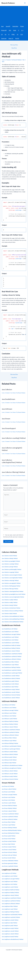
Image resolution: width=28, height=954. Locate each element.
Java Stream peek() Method (8, 836)
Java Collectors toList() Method (9, 555)
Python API (4, 30)
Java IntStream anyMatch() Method (10, 732)
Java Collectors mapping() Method (10, 572)
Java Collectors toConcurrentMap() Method (12, 610)
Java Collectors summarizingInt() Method (12, 575)
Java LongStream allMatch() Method (11, 903)
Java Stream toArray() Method (9, 855)
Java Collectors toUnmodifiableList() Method (12, 616)
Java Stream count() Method (9, 803)
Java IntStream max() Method (9, 713)
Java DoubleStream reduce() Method (11, 651)
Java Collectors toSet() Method (9, 613)
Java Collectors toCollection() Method (11, 608)
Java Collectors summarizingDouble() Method (13, 597)
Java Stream (13, 393)
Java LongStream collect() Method (10, 934)
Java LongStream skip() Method (9, 923)
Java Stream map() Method (8, 825)
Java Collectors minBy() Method (9, 602)
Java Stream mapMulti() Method (10, 866)
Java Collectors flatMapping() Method (11, 586)
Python (22, 26)
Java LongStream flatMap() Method (10, 912)
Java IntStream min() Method (9, 716)
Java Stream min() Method (8, 800)
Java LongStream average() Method (10, 878)
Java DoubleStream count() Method (10, 642)
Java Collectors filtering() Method (10, 588)
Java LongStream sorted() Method (10, 920)
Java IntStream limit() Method (9, 760)
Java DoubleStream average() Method (11, 634)
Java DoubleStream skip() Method (10, 686)
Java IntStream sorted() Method (9, 751)
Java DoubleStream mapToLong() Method (12, 673)
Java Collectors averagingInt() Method (11, 583)
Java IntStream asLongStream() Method (11, 768)
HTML (13, 34)
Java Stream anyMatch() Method (10, 816)
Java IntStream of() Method (8, 705)
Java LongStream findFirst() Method (10, 889)
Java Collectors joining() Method (10, 566)
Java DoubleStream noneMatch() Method (12, 653)
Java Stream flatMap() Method (9, 827)
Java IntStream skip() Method (9, 762)
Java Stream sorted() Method (9, 841)
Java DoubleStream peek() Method (10, 681)
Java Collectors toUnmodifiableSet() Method (12, 621)
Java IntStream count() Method (9, 718)
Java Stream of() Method (8, 786)
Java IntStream (7, 409)
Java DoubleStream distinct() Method (11, 678)
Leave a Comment (6, 60)
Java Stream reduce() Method (9, 811)
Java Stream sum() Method (8, 792)
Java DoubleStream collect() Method (11, 697)
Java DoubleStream (8, 399)
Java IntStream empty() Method (9, 776)
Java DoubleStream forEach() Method (11, 695)
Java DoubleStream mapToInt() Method (11, 670)
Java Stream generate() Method (9, 863)
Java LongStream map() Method (9, 909)
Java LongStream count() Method (10, 887)
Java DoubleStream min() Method (10, 640)
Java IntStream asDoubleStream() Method (12, 765)
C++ (22, 30)
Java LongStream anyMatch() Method (11, 901)
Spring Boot (15, 26)
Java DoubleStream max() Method (10, 637)
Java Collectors (7, 390)
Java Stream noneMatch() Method (10, 814)
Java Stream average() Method (9, 794)
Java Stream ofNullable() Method (10, 860)
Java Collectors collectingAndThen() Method (12, 591)
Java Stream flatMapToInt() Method (10, 833)
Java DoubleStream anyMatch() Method (11, 656)
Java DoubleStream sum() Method (10, 631)
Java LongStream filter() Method (10, 906)
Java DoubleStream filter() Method (10, 662)
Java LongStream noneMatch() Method (11, 898)
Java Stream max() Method (8, 797)
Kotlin (14, 30)
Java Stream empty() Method (9, 847)
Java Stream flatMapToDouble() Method (11, 830)
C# (2, 34)
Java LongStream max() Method (9, 881)
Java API (8, 26)
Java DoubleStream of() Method (9, 629)
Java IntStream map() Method (9, 740)
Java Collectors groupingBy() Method (11, 561)
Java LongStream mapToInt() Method (11, 917)
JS (17, 34)
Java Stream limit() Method (8, 838)
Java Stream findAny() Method (9, 808)
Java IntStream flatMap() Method (10, 743)
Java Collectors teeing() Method (9, 605)
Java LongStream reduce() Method (10, 895)
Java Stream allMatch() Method (9, 819)
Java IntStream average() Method (10, 710)
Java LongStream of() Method (9, 873)
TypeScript (3, 38)
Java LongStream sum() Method (9, 876)
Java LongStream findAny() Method (10, 892)
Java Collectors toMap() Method (9, 558)
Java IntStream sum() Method (9, 707)
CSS (21, 34)
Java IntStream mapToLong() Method (11, 749)
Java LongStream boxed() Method (10, 936)
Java (2, 26)
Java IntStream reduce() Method (10, 727)
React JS (11, 38)
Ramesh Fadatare (8, 3)
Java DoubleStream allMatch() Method (11, 659)
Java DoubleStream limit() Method (10, 684)
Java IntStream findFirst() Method (10, 721)
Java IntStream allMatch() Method (10, 735)
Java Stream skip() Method (8, 844)
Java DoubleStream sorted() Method (10, 675)
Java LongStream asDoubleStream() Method (12, 939)
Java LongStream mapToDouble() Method (12, 914)
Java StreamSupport (9, 428)
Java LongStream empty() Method (10, 928)
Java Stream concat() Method (9, 849)
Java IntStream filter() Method (9, 738)
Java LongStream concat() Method (10, 931)
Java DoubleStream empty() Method (10, 689)
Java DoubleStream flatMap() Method (11, 667)
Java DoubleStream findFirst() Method (11, 645)
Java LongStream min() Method (9, 884)
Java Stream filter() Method (8, 822)
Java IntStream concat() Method (9, 773)
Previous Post (14, 45)
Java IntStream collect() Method (9, 771)
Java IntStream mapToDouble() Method (11, 746)
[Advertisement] (14, 15)
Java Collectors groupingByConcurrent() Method (13, 594)
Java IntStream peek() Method (9, 757)
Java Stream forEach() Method (9, 852)
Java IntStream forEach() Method (10, 779)
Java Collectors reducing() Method (10, 580)
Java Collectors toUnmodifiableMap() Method (13, 619)
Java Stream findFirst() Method (9, 805)
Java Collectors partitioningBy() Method (11, 569)
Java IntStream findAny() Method (10, 724)
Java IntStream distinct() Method (10, 754)
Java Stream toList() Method (9, 858)
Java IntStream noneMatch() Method (11, 729)
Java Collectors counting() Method (10, 564)
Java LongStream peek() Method (10, 925)
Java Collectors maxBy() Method (10, 599)
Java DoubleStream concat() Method (11, 692)
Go (5, 34)
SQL (10, 30)
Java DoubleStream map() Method (10, 664)
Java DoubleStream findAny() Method (11, 648)
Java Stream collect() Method (9, 789)
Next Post (14, 48)
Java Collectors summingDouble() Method (12, 577)
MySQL (17, 38)
